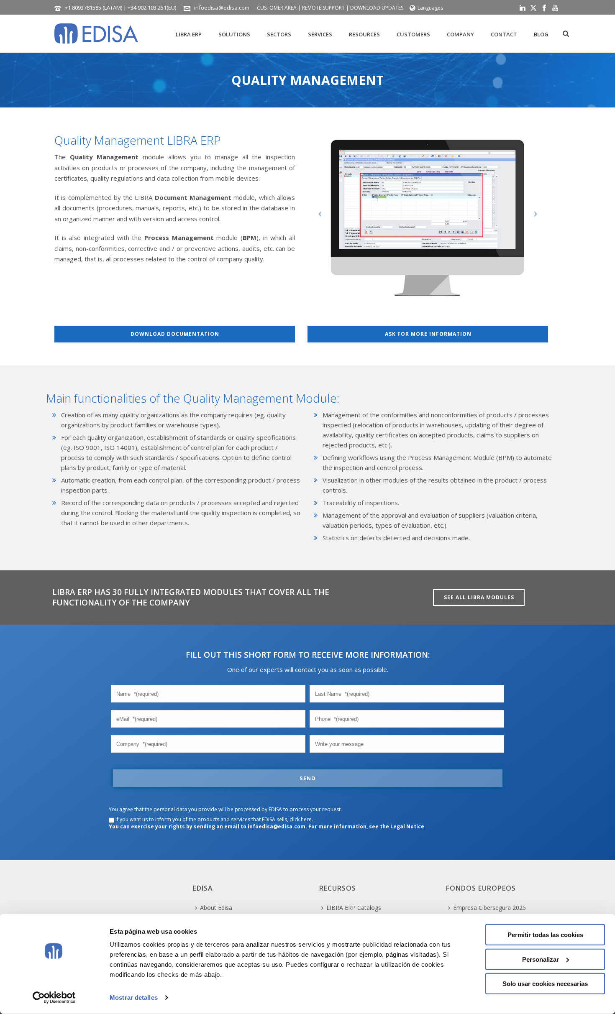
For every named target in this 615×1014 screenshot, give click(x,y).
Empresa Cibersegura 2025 (489, 908)
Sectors (279, 34)
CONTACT (504, 34)
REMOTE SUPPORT (323, 7)
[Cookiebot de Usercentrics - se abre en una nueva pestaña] (54, 997)
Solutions (234, 34)
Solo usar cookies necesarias (545, 983)
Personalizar (540, 959)
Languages (430, 7)
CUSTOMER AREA (277, 7)
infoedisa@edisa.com (221, 7)
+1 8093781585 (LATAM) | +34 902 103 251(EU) (120, 7)
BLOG (541, 34)
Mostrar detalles (134, 997)
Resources (364, 34)
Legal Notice (406, 826)
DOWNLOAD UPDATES (376, 7)
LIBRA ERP (189, 34)
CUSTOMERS (413, 34)
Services (320, 34)
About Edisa (216, 908)
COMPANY (460, 34)
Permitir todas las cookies (545, 934)
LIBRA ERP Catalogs (353, 908)
